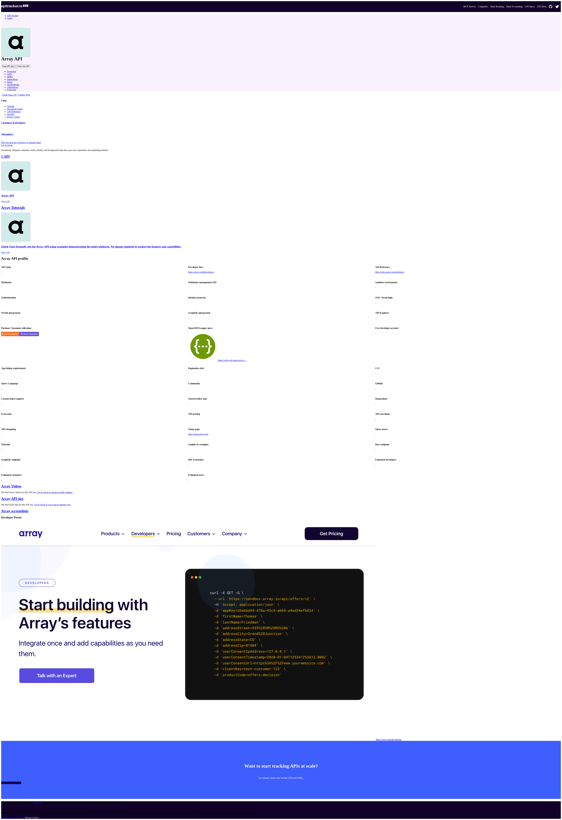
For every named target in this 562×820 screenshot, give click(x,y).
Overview (11, 71)
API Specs (530, 6)
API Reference (14, 111)
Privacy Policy (17, 817)
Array (9, 18)
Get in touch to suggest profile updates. (55, 492)
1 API (5, 156)
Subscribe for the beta (11, 783)
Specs (9, 82)
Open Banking (497, 6)
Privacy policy (13, 117)
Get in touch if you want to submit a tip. (52, 504)
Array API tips (12, 499)
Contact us (5, 817)
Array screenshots (14, 511)
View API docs (8, 66)
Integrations (12, 79)
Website (10, 106)
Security (11, 114)
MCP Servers (469, 6)
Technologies (13, 84)
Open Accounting (514, 6)
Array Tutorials (13, 207)
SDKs (10, 76)
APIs (9, 74)
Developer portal (15, 109)
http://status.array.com (198, 434)
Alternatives (12, 87)
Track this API (23, 66)
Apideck (38, 802)
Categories (483, 6)
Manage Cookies (31, 817)
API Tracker (12, 15)
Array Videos (11, 486)
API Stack (541, 6)
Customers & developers (13, 122)
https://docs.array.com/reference (389, 272)
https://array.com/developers (201, 272)
